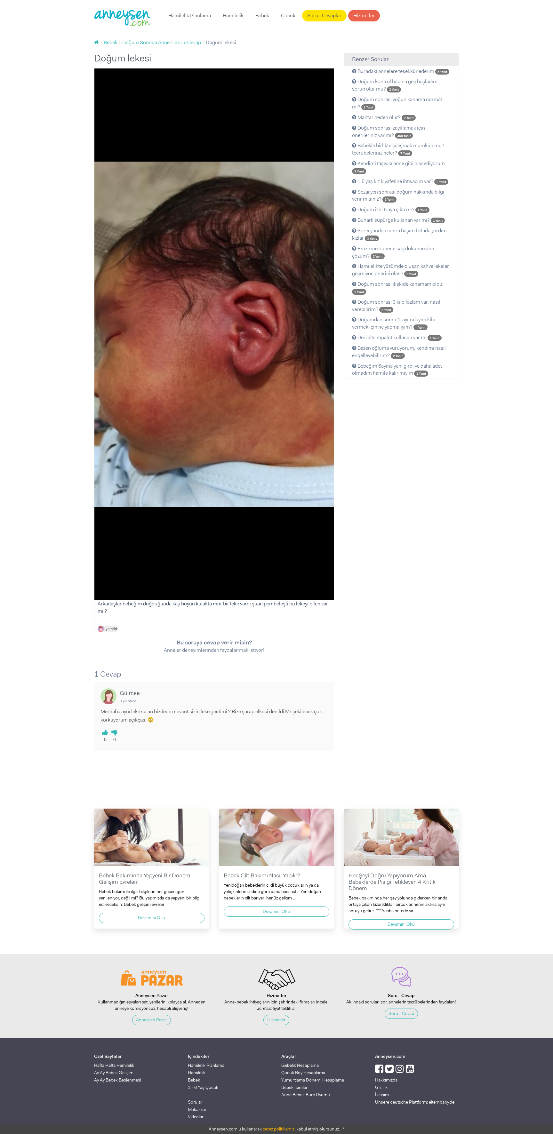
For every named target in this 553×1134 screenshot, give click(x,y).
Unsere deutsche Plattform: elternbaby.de (414, 1102)
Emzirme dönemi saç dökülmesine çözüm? (393, 252)
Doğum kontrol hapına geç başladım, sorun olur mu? (395, 85)
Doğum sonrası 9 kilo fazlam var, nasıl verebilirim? (396, 306)
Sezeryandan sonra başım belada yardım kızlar (399, 234)
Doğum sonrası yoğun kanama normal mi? (397, 103)
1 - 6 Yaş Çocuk (203, 1087)
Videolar (196, 1117)
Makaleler (197, 1109)
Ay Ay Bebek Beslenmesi (117, 1080)
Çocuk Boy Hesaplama (303, 1072)
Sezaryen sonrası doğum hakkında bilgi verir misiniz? (398, 195)
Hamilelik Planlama (189, 15)
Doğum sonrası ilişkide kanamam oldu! (399, 287)
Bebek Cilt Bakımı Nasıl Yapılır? (262, 875)
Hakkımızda (386, 1080)
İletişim (382, 1095)
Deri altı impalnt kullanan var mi (398, 337)
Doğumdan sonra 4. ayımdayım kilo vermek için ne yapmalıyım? (393, 323)
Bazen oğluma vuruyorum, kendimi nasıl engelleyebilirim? (399, 352)
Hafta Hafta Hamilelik (114, 1065)
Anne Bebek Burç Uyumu (305, 1095)
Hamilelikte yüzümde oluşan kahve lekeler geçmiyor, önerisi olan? (400, 270)
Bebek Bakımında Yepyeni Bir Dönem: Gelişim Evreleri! (145, 879)
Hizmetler (364, 15)
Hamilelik (233, 15)
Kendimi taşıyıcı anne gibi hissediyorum (399, 166)
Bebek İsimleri (295, 1087)
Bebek (262, 15)
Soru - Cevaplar (324, 15)
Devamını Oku (151, 918)
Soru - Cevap (401, 1013)
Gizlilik (381, 1087)
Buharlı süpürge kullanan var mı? (400, 220)
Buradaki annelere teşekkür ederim (402, 71)
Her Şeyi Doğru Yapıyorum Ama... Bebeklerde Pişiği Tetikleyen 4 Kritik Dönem (392, 882)
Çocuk (288, 15)
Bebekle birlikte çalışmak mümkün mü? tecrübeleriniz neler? (398, 149)
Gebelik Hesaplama (300, 1065)
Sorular (195, 1102)
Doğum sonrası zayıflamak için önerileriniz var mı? (388, 131)
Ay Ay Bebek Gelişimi (114, 1072)
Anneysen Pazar (151, 1020)
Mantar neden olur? (385, 117)
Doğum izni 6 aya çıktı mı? (392, 209)
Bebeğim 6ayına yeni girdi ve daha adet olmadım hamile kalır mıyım (397, 370)
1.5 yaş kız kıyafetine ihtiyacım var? (401, 181)
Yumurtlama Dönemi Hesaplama (312, 1080)
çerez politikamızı (279, 1129)
